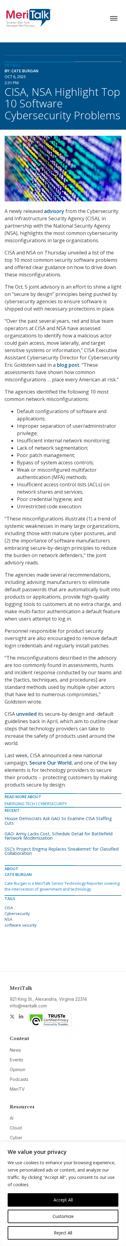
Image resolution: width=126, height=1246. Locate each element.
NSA (8, 919)
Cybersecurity (52, 803)
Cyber (16, 1137)
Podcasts (19, 1079)
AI (11, 1118)
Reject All (63, 1233)
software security (20, 925)
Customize (63, 1216)
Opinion (17, 1069)
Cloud (16, 1127)
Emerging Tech (20, 803)
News (15, 1050)
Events (16, 1059)
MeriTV (17, 1089)
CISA (9, 907)
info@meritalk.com (28, 1005)
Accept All (63, 1200)
